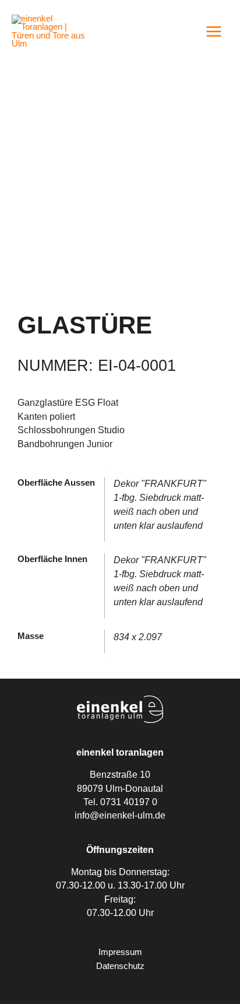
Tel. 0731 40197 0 (120, 802)
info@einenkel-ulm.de (120, 815)
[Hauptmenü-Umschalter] (213, 31)
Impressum (120, 952)
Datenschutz (120, 966)
